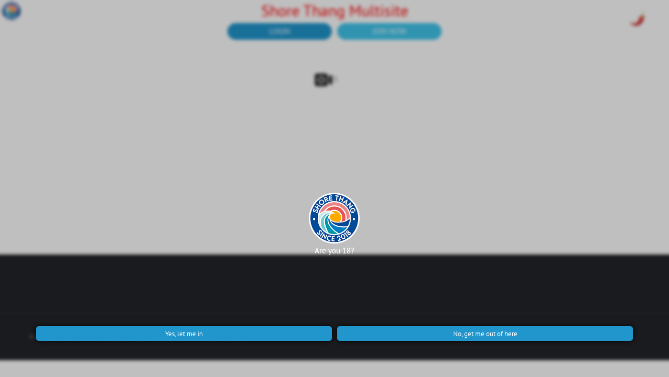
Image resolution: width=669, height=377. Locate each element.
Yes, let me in (184, 333)
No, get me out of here (485, 333)
